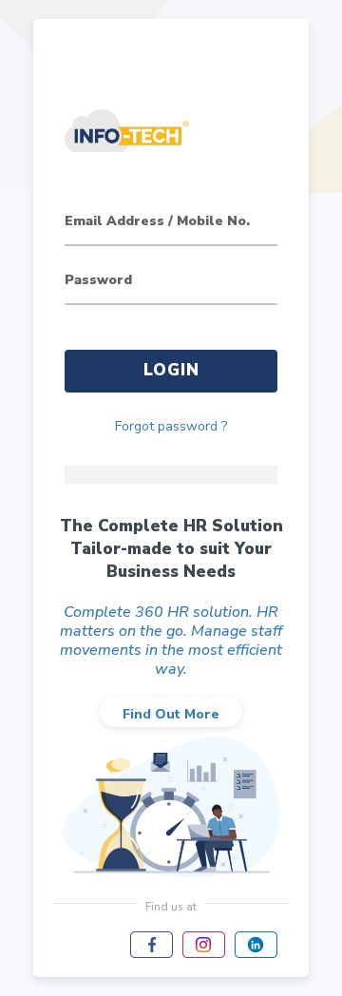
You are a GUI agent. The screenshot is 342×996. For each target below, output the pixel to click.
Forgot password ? (171, 426)
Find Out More (171, 714)
